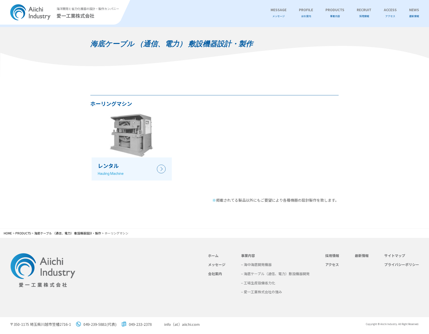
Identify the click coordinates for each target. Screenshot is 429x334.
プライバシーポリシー (401, 264)
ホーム (213, 255)
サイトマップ (394, 255)
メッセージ (216, 264)
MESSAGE (278, 12)
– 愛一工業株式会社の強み (261, 291)
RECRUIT (364, 12)
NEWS (414, 12)
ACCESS (390, 12)
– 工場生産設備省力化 (258, 282)
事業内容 (248, 255)
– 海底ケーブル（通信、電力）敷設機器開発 (275, 273)
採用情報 (332, 255)
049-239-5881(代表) (99, 324)
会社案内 (215, 273)
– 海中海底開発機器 (256, 264)
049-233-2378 (140, 324)
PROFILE (306, 12)
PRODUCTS (334, 12)
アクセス (332, 264)
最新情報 (362, 255)
